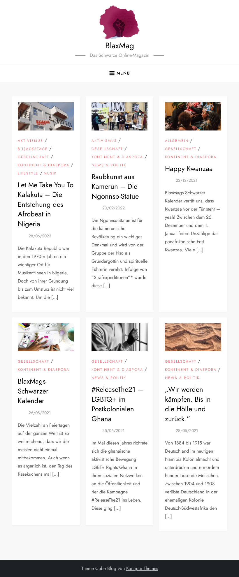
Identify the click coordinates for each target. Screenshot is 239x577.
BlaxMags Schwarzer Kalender (33, 391)
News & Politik (109, 165)
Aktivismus (30, 141)
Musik (50, 173)
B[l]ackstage (33, 149)
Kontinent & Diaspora (43, 165)
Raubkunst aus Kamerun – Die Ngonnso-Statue (115, 186)
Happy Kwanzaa (189, 168)
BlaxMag (119, 46)
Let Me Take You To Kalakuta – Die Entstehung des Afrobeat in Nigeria (45, 204)
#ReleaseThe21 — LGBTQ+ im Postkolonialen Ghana (118, 404)
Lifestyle (28, 173)
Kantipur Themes (142, 568)
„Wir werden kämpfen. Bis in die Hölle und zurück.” (188, 404)
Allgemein (177, 141)
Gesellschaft (33, 157)
